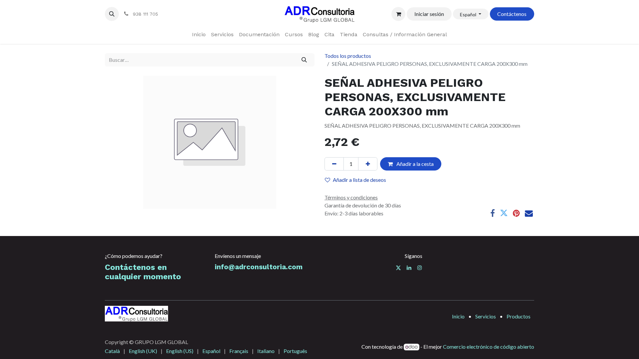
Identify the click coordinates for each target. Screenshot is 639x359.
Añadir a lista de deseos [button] (359, 180)
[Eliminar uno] (334, 164)
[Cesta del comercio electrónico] (398, 14)
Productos (519, 316)
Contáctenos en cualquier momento (143, 272)
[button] (112, 14)
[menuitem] (198, 34)
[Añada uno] (367, 164)
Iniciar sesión (429, 14)
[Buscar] (304, 59)
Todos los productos (347, 56)
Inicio (458, 316)
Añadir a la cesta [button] (414, 164)
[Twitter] (504, 213)
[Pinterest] (516, 213)
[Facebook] (492, 213)
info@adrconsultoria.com (259, 267)
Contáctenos (512, 14)
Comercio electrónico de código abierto (488, 346)
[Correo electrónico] (529, 213)
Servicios (485, 316)
